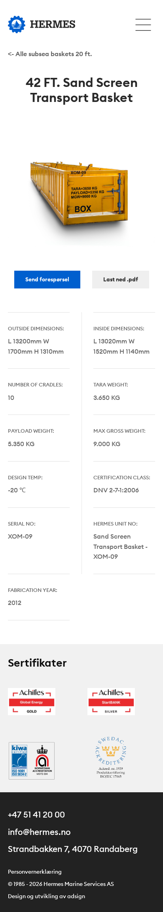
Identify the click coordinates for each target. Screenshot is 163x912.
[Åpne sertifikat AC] (111, 760)
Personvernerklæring (35, 871)
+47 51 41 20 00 (36, 814)
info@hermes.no (39, 832)
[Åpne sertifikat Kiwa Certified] (31, 760)
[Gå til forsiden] (41, 24)
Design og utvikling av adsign (46, 896)
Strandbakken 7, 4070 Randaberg (73, 849)
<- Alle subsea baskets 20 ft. (50, 54)
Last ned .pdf (120, 279)
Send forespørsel (47, 279)
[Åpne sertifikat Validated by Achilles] (31, 701)
